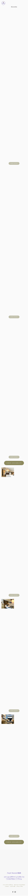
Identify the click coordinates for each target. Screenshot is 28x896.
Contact (7, 886)
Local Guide (12, 886)
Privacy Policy (20, 886)
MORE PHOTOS (14, 316)
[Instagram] (15, 892)
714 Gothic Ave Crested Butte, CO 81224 (15, 878)
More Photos (14, 163)
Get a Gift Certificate (8, 884)
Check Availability (14, 463)
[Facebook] (13, 892)
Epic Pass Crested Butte (19, 884)
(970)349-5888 (8, 877)
